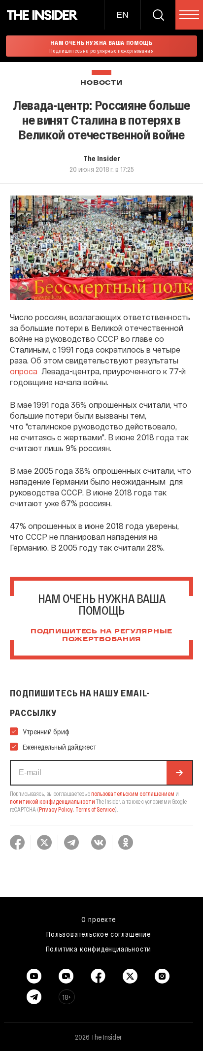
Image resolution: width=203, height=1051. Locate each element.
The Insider (101, 158)
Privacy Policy (56, 809)
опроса (23, 371)
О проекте (98, 919)
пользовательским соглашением (132, 793)
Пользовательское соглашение (98, 933)
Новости (101, 83)
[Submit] (179, 773)
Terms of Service (95, 809)
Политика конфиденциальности (99, 948)
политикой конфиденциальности (52, 801)
